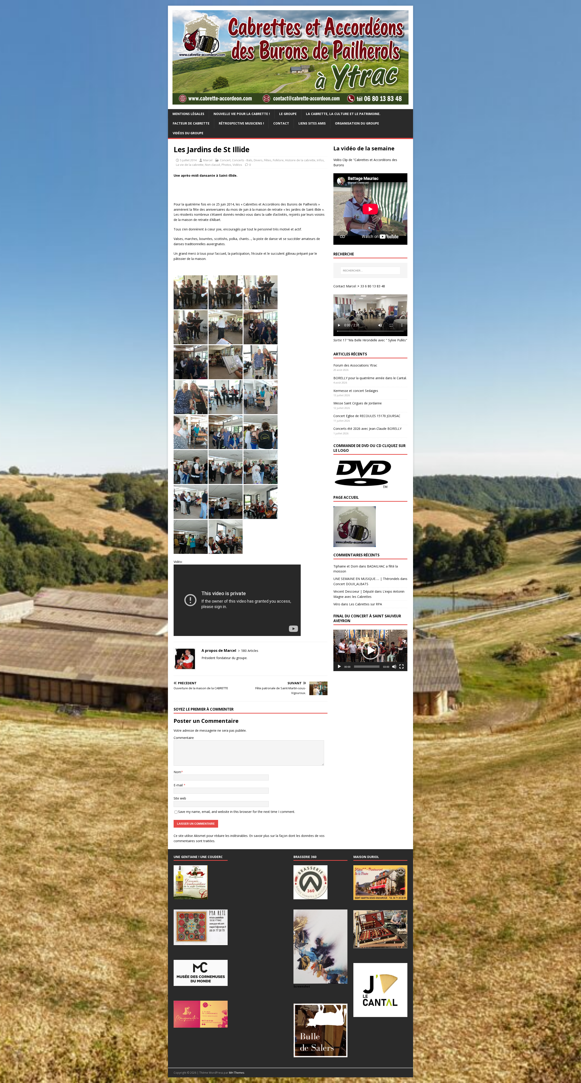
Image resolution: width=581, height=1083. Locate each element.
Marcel (207, 160)
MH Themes (236, 1073)
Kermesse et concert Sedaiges (355, 391)
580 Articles (249, 650)
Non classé (212, 165)
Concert (225, 160)
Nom (177, 772)
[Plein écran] (401, 666)
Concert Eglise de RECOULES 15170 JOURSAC (366, 416)
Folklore (278, 160)
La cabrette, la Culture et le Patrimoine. (343, 114)
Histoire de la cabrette (300, 160)
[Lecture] (339, 666)
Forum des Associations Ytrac (355, 365)
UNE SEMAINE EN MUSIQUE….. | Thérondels (366, 579)
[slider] (366, 666)
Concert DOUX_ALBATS (350, 584)
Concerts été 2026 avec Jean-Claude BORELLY (367, 428)
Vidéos (237, 165)
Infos (320, 160)
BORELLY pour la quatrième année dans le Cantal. (370, 378)
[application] (370, 650)
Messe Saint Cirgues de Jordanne (357, 403)
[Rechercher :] (370, 270)
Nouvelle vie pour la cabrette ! (242, 114)
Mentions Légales (188, 114)
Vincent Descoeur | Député (353, 591)
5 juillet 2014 (188, 160)
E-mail (179, 785)
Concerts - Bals (242, 160)
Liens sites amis (312, 123)
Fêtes (267, 160)
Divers (258, 160)
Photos (226, 165)
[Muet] (394, 666)
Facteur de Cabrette (191, 123)
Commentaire (184, 738)
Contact (281, 123)
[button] (370, 650)
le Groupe (288, 114)
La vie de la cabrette (190, 165)
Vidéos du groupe (188, 133)
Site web (180, 798)
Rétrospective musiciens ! (241, 123)
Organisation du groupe (357, 123)
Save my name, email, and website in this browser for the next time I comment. (236, 811)
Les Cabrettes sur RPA (365, 604)
